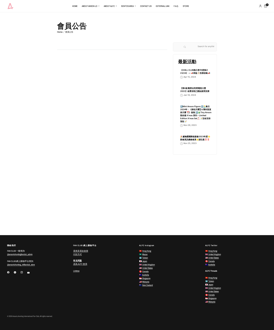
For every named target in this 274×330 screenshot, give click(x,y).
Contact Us (146, 6)
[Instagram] (24, 272)
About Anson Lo (89, 6)
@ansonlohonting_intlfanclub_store (21, 264)
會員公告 (69, 32)
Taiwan (145, 257)
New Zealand (147, 285)
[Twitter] (17, 272)
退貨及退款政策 (80, 250)
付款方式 (77, 254)
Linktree (76, 270)
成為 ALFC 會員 (80, 264)
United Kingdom (148, 264)
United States (147, 268)
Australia (145, 274)
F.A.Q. (176, 6)
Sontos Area (127, 6)
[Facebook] (10, 272)
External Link (162, 6)
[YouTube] (30, 273)
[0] (265, 6)
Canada (145, 271)
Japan (144, 261)
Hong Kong (146, 250)
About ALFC (109, 6)
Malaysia (145, 281)
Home (74, 6)
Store (186, 6)
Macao (145, 254)
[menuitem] (75, 6)
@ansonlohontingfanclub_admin (20, 254)
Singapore (146, 278)
